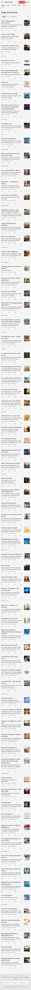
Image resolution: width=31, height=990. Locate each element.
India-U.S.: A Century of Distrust (9, 606)
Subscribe (21, 2)
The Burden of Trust (8, 60)
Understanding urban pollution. (8, 224)
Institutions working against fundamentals (11, 883)
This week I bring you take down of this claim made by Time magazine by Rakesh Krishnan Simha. (11, 765)
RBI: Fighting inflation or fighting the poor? (9, 934)
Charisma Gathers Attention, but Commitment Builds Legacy (10, 48)
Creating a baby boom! (8, 439)
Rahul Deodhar (9, 28)
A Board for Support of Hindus (11, 709)
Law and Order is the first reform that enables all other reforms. (11, 686)
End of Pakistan (6, 478)
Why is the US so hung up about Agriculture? (11, 304)
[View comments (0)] (9, 30)
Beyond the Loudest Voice (10, 46)
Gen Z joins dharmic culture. (10, 170)
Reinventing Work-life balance (11, 366)
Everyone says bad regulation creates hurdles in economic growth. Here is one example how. (11, 254)
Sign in (27, 2)
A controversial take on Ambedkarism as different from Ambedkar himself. (11, 805)
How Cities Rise (6, 947)
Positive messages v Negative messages (11, 735)
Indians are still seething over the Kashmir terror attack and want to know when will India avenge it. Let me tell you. (11, 466)
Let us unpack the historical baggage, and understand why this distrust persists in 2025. (11, 610)
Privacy (17, 977)
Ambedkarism (6, 802)
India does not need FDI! (9, 645)
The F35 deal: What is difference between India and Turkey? (11, 632)
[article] (15, 25)
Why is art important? (8, 503)
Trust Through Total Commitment (10, 62)
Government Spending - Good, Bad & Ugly (11, 790)
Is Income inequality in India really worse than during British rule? (11, 761)
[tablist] (9, 16)
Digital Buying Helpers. (9, 748)
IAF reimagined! (6, 895)
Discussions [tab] (13, 16)
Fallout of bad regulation (9, 251)
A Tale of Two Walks (8, 34)
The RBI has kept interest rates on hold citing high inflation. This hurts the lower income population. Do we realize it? (11, 938)
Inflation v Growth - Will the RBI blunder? (10, 826)
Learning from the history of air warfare (11, 839)
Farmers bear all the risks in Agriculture (10, 279)
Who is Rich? (5, 565)
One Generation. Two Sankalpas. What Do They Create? (10, 37)
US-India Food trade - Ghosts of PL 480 (11, 337)
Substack (7, 986)
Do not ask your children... (10, 195)
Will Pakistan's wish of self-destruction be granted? (8, 481)
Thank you (4, 82)
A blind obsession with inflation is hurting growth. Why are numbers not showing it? (10, 925)
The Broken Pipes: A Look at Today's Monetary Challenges (11, 320)
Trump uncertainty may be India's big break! (10, 491)
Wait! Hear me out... (6, 270)
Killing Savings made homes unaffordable (10, 959)
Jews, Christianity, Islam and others (11, 870)
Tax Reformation (7, 698)
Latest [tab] (3, 16)
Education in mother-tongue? (11, 670)
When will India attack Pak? (10, 463)
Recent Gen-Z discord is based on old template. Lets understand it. (11, 25)
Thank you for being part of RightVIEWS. (8, 780)
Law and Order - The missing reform (11, 682)
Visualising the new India (9, 539)
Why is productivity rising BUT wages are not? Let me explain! (11, 294)
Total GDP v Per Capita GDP (10, 416)
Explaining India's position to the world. (11, 451)
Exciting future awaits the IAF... (9, 897)
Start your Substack (11, 982)
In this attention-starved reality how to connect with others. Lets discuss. (11, 403)
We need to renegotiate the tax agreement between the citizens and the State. (11, 701)
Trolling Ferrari (6, 124)
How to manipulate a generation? (8, 22)
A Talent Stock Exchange (9, 94)
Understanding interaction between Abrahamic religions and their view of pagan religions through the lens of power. (11, 873)
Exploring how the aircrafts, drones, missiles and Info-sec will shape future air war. (11, 816)
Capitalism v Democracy (9, 618)
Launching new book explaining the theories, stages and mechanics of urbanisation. (11, 949)
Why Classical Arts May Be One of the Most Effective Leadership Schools (10, 107)
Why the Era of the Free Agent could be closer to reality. (11, 96)
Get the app (23, 982)
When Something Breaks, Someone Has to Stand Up (10, 71)
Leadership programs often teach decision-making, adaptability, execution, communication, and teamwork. (10, 111)
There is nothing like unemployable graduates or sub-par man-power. (11, 239)
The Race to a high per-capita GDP (11, 722)
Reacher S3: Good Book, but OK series (11, 515)
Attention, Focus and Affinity (11, 401)
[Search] (28, 16)
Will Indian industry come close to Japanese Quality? (10, 211)
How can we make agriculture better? (11, 856)
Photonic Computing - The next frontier (10, 589)
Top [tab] (8, 16)
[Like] (2, 288)
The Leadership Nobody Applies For (11, 74)
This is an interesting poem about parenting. (10, 198)
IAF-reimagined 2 (7, 814)
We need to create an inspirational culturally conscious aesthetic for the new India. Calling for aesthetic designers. (11, 542)
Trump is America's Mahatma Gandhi (11, 267)
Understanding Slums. (8, 139)
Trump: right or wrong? (9, 528)
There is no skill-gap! (8, 237)
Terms (21, 977)
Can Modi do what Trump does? (9, 657)
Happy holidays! (6, 778)
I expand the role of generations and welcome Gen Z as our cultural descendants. (11, 173)
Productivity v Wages (8, 291)
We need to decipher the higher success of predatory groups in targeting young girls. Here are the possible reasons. (10, 430)
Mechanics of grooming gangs (11, 427)
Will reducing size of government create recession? (10, 794)
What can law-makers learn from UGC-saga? (10, 154)
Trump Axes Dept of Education (11, 554)
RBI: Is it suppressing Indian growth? (10, 921)
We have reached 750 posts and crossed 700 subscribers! (10, 85)
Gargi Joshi (8, 39)
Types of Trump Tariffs (9, 577)
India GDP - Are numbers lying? (9, 183)
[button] (2, 5)
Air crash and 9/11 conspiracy (11, 378)
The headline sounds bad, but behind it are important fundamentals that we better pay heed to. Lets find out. (11, 557)
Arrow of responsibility (9, 909)
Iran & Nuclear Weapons (9, 389)
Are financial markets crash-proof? (11, 354)
